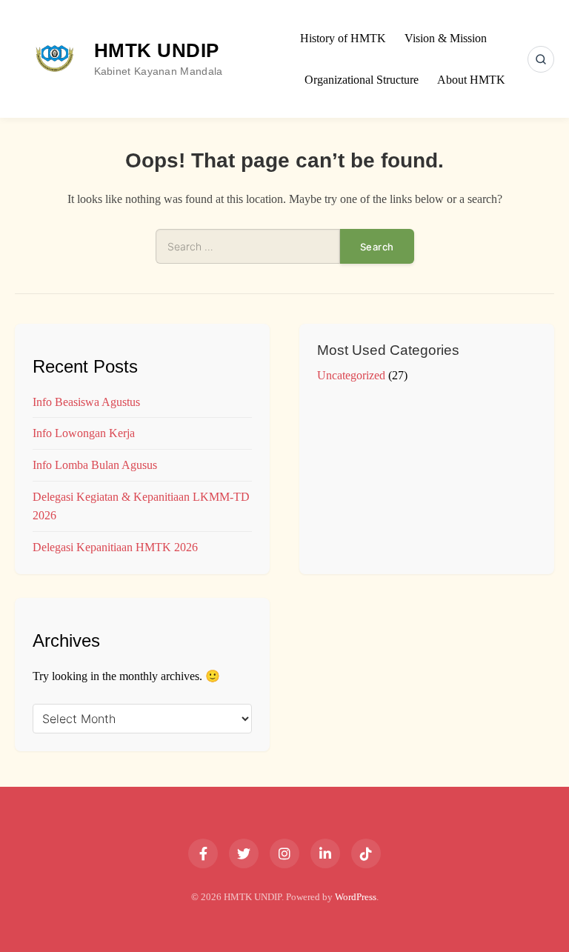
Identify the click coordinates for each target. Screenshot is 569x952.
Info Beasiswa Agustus (86, 402)
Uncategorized (351, 375)
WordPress (355, 896)
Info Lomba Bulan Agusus (95, 465)
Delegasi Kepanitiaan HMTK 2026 (115, 547)
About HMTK (471, 79)
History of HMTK (343, 38)
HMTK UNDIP (156, 50)
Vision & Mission (446, 38)
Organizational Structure (362, 79)
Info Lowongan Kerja (84, 433)
